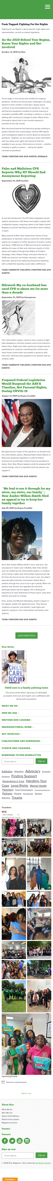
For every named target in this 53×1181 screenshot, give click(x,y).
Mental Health (38, 785)
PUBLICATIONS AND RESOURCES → (22, 741)
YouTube (20, 1141)
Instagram (27, 1141)
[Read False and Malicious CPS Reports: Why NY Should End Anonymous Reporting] (26, 198)
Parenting (7, 789)
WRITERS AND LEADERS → (17, 720)
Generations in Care (13, 781)
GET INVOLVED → (11, 734)
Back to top (26, 1093)
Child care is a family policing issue (26, 687)
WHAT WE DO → (10, 706)
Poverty (17, 793)
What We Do (7, 1109)
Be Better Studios (43, 1163)
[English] (3, 812)
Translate (17, 817)
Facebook (5, 1141)
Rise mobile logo (14, 9)
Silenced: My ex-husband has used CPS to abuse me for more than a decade (25, 289)
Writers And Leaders (10, 1119)
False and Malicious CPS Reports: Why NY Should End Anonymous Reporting (23, 172)
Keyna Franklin (27, 396)
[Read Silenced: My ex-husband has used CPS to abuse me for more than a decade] (18, 317)
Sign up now (9, 1149)
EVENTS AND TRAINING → (17, 748)
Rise (23, 52)
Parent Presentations (24, 789)
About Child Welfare (10, 1116)
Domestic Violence (19, 270)
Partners (7, 793)
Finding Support (24, 775)
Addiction (7, 771)
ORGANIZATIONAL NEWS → (18, 727)
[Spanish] (5, 812)
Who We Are (7, 1112)
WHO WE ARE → (10, 713)
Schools (42, 156)
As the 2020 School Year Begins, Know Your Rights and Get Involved (26, 43)
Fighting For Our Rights (23, 156)
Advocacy (32, 771)
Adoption (19, 771)
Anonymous (30, 297)
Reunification (28, 793)
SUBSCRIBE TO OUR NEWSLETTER (21, 755)
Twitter (12, 1141)
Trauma (17, 797)
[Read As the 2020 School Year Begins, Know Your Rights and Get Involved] (26, 74)
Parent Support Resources (42, 790)
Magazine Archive (9, 1122)
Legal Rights (19, 785)
